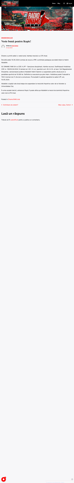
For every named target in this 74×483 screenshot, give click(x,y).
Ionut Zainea (15, 45)
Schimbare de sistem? (10, 105)
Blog (59, 3)
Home (54, 3)
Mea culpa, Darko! (64, 105)
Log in (70, 3)
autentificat (14, 120)
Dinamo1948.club (7, 38)
